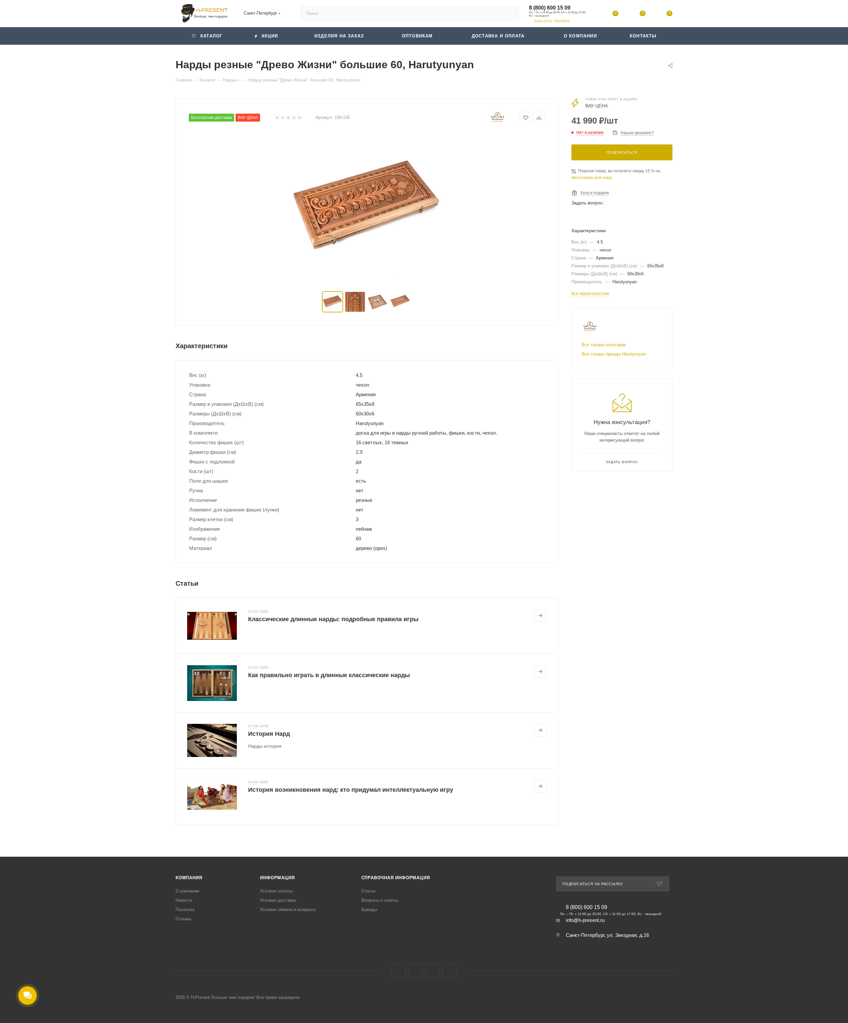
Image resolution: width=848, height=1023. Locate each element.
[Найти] (510, 13)
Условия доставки (278, 900)
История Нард (269, 733)
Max (596, 215)
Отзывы (183, 918)
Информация (277, 877)
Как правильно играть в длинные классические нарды (329, 675)
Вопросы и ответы (379, 900)
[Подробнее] (540, 615)
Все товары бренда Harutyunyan (614, 353)
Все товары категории (604, 344)
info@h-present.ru (585, 920)
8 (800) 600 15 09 (549, 8)
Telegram (614, 215)
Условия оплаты (276, 890)
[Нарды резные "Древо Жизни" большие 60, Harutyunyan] (367, 208)
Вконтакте (578, 215)
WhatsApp (631, 215)
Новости (184, 900)
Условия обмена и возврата (287, 909)
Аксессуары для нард (591, 177)
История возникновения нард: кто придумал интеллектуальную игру (350, 789)
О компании (187, 890)
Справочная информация (395, 877)
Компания (189, 877)
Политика (185, 909)
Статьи (368, 890)
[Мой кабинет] (589, 15)
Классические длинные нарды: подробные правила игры (333, 619)
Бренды (369, 909)
